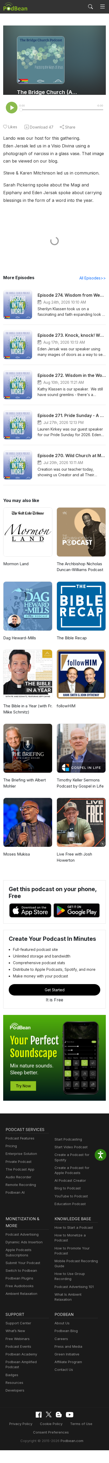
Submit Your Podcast (23, 1263)
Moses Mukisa (16, 854)
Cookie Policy (51, 1424)
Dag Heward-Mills (19, 637)
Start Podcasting (68, 1139)
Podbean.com (72, 1441)
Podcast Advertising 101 (74, 1287)
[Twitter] (49, 1414)
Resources (14, 1382)
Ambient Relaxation (21, 1293)
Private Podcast (18, 1161)
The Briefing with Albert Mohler (24, 783)
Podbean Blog (66, 1331)
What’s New (15, 1331)
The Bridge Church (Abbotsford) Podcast (48, 92)
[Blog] (59, 1415)
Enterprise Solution (21, 1153)
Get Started (55, 990)
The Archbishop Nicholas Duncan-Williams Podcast (80, 566)
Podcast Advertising (22, 1234)
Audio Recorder (18, 1177)
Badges (12, 1375)
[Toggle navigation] (102, 6)
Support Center (18, 1323)
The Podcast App (20, 1169)
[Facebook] (39, 1415)
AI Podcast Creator (70, 1180)
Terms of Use (81, 1424)
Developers (15, 1390)
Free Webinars (18, 1339)
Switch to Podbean (21, 1270)
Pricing (11, 1146)
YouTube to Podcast (71, 1196)
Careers (61, 1339)
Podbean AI (15, 1192)
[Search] (90, 6)
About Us (62, 1323)
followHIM (66, 705)
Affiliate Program (68, 1362)
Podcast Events (18, 1346)
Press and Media (68, 1346)
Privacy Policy (20, 1424)
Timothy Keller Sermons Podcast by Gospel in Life (80, 783)
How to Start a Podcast (73, 1227)
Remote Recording (21, 1185)
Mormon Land (16, 563)
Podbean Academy (21, 1354)
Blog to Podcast (67, 1188)
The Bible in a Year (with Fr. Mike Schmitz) (27, 709)
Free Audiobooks (20, 1286)
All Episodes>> (92, 278)
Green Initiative (66, 1354)
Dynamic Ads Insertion (24, 1242)
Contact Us (63, 1369)
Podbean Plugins (19, 1278)
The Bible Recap (72, 637)
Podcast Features (20, 1138)
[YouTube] (69, 1414)
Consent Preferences (51, 1432)
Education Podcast (70, 1204)
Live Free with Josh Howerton (74, 857)
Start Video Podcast (71, 1147)
